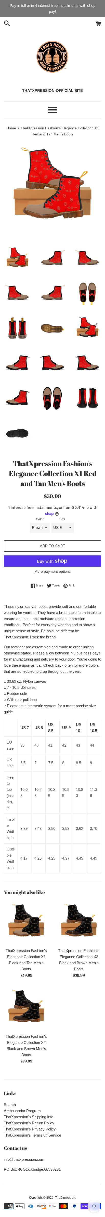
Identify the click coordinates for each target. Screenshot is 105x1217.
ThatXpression (65, 1197)
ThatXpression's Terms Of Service (32, 1135)
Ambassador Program (22, 1111)
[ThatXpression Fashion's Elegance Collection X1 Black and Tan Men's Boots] (26, 922)
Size (62, 519)
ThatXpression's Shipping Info (28, 1117)
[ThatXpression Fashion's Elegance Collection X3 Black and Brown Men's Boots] (78, 922)
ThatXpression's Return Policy (29, 1123)
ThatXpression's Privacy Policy (30, 1129)
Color (40, 519)
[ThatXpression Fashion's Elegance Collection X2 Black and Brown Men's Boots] (26, 1008)
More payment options (52, 571)
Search (10, 1104)
